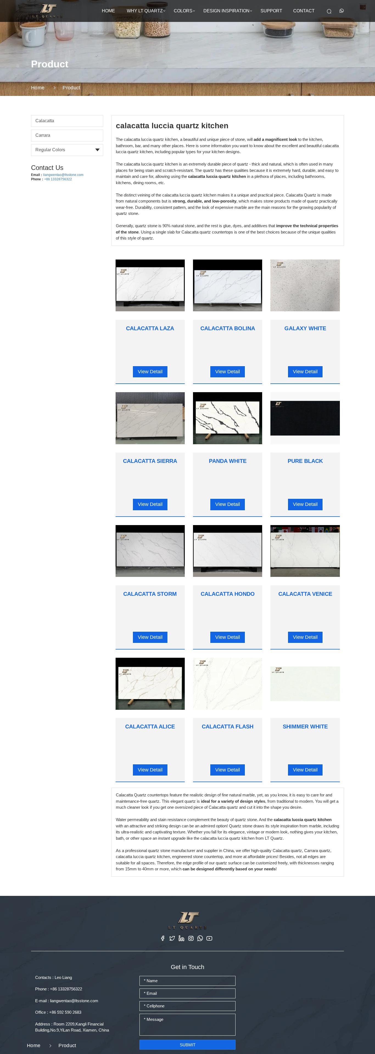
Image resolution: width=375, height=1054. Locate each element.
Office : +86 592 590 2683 (58, 1012)
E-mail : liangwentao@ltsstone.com (66, 1000)
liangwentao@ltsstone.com (63, 175)
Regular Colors (50, 149)
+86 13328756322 (58, 179)
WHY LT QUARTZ (145, 10)
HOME (108, 10)
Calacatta (44, 120)
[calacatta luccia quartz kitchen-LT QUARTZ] (47, 11)
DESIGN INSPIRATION (226, 10)
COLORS (183, 10)
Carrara (42, 135)
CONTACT (304, 10)
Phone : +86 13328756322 (58, 989)
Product (71, 87)
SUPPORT (271, 10)
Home (37, 87)
